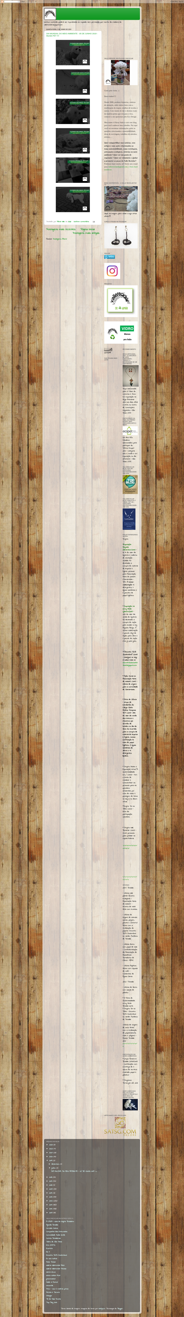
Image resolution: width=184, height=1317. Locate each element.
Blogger (120, 1308)
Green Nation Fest (53, 1275)
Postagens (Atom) (60, 239)
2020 (51, 1156)
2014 (51, 1193)
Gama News (51, 1272)
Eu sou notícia (51, 1258)
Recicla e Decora (53, 1292)
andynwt (102, 1308)
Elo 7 (48, 1252)
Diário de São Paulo (54, 1241)
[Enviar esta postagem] (93, 221)
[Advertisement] (121, 41)
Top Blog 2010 (51, 1302)
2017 (51, 1181)
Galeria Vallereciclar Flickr (55, 1265)
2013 (51, 1197)
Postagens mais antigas (86, 233)
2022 (51, 1148)
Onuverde (49, 1285)
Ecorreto (49, 1248)
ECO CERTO (50, 1245)
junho (54, 1168)
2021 (51, 1152)
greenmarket (51, 1279)
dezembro (56, 1164)
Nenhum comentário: (82, 221)
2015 (51, 1189)
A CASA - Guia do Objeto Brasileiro (60, 1221)
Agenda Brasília (52, 1225)
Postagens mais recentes (60, 229)
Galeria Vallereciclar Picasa (56, 1268)
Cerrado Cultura (52, 1228)
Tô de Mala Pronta (53, 1299)
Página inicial (87, 229)
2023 (51, 1144)
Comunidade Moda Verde (55, 1235)
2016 (51, 1185)
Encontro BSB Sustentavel (56, 1255)
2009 (51, 1212)
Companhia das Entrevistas (56, 1231)
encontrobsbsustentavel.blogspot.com (130, 664)
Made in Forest (52, 1282)
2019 (51, 1160)
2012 (51, 1201)
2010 (51, 1208)
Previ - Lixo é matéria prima (57, 1289)
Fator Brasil (50, 1262)
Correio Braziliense (53, 1238)
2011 (51, 1205)
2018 (51, 1177)
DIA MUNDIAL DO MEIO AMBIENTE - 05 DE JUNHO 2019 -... (74, 1171)
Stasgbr (49, 1295)
